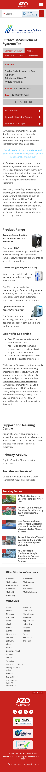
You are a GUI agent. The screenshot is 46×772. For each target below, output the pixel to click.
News (8, 607)
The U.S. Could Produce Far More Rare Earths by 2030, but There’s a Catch (30, 511)
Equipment (11, 617)
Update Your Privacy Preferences (24, 764)
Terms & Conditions (14, 664)
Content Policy (12, 677)
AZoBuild (10, 592)
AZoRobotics (11, 582)
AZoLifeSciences (30, 592)
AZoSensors (28, 578)
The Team (27, 641)
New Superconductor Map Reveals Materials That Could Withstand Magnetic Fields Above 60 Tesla (30, 526)
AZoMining (10, 595)
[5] (9, 553)
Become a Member (14, 651)
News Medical (29, 588)
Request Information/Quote (18, 117)
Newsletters (11, 654)
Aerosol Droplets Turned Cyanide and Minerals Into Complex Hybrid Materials (31, 541)
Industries (27, 624)
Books (8, 621)
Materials (27, 617)
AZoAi (25, 585)
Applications (28, 621)
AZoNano (10, 578)
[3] (9, 524)
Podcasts (27, 631)
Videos (9, 627)
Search (9, 647)
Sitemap (9, 673)
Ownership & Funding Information (11, 683)
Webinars (27, 607)
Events (9, 631)
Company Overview (13, 50)
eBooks (9, 624)
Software (10, 641)
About (8, 644)
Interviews (27, 610)
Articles (9, 610)
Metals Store (11, 634)
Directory (10, 614)
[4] (9, 540)
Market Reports (29, 614)
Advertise (10, 661)
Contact (9, 657)
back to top (37, 692)
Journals (9, 637)
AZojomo (26, 627)
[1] (9, 499)
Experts (26, 634)
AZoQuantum (28, 582)
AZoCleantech (12, 585)
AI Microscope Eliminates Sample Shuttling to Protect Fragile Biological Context (28, 556)
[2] (9, 510)
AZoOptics (10, 588)
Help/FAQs (27, 637)
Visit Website (11, 110)
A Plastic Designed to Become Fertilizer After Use (30, 499)
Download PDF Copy (15, 123)
